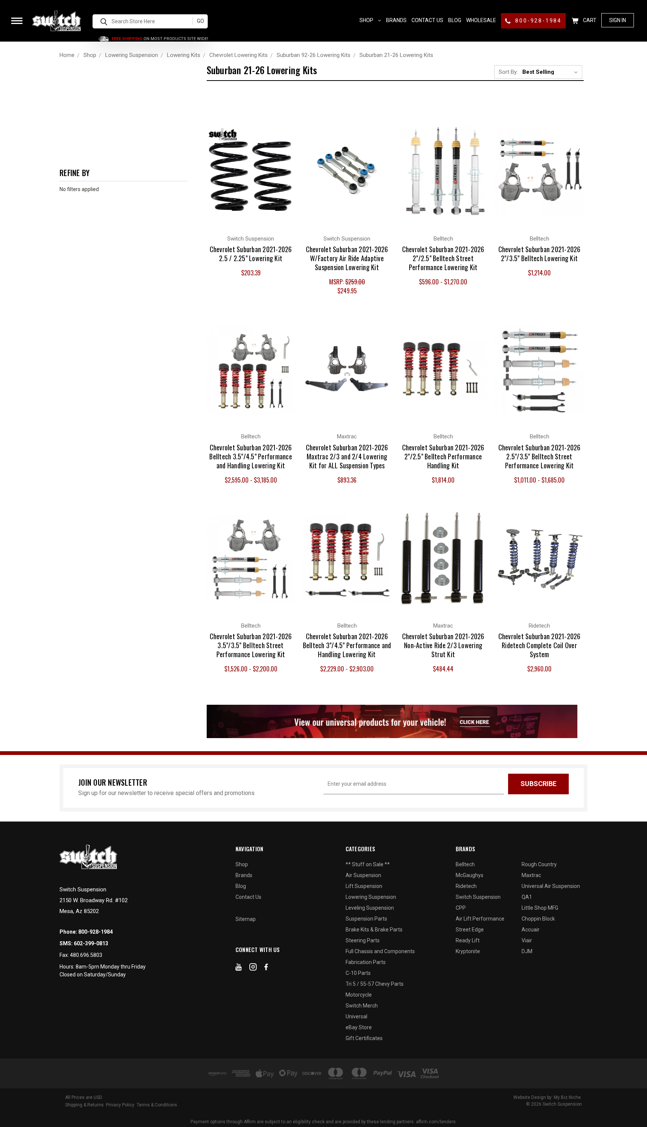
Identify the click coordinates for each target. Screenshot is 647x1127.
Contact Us (427, 20)
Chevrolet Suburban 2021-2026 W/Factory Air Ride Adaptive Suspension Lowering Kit (347, 258)
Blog (454, 20)
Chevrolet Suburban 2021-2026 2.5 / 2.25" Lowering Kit (251, 253)
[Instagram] (253, 968)
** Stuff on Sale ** (368, 864)
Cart (589, 20)
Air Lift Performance (480, 919)
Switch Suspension (478, 897)
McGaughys (469, 875)
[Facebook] (266, 968)
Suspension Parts (366, 919)
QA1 (527, 897)
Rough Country (539, 864)
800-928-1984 (537, 21)
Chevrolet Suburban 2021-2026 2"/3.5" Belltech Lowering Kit (539, 253)
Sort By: (508, 72)
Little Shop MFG (540, 908)
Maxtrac (531, 875)
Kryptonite (468, 951)
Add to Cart (251, 178)
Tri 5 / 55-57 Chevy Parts (375, 984)
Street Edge (470, 930)
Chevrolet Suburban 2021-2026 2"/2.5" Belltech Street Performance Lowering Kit (443, 258)
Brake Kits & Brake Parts (374, 930)
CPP (461, 908)
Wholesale (481, 20)
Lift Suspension (364, 886)
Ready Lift (468, 940)
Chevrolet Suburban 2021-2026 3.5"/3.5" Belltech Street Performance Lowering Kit (251, 645)
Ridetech (466, 886)
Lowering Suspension (371, 897)
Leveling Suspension (370, 908)
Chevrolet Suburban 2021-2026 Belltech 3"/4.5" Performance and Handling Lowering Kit (347, 645)
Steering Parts (363, 940)
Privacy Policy (120, 1105)
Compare (246, 163)
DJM (527, 951)
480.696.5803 (86, 955)
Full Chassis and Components (380, 951)
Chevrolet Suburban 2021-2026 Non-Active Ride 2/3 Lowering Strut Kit (443, 645)
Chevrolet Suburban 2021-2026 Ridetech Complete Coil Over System (539, 645)
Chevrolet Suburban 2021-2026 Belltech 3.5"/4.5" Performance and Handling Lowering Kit (250, 456)
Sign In (617, 20)
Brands (396, 20)
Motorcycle (359, 995)
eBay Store (359, 1027)
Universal (356, 1016)
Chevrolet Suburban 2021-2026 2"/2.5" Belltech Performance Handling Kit (443, 456)
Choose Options (443, 178)
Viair (527, 940)
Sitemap (246, 919)
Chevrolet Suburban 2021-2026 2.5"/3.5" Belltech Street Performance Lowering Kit (539, 456)
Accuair (531, 930)
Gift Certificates (364, 1038)
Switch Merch (362, 1006)
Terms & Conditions (157, 1105)
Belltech (465, 864)
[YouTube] (239, 968)
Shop (366, 20)
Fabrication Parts (366, 962)
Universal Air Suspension (551, 886)
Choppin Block (538, 919)
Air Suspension (363, 875)
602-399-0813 (91, 943)
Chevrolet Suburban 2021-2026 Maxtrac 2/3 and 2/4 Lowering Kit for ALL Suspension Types (347, 456)
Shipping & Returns (84, 1105)
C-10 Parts (358, 973)
